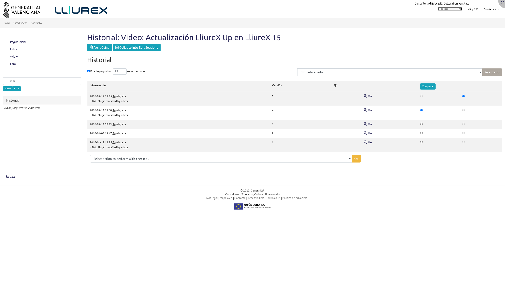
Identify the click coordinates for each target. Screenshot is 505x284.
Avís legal (212, 198)
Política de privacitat (294, 198)
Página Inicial (18, 42)
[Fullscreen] (502, 3)
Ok (356, 159)
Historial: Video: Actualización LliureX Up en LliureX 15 (184, 37)
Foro (13, 63)
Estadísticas (20, 23)
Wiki (7, 23)
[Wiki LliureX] (60, 8)
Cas (476, 9)
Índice (14, 49)
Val (470, 9)
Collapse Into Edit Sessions (138, 47)
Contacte (240, 198)
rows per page (136, 71)
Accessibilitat (256, 198)
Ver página (101, 47)
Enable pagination (101, 71)
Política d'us (273, 198)
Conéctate (490, 9)
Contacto (36, 23)
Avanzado (492, 72)
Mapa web (226, 198)
